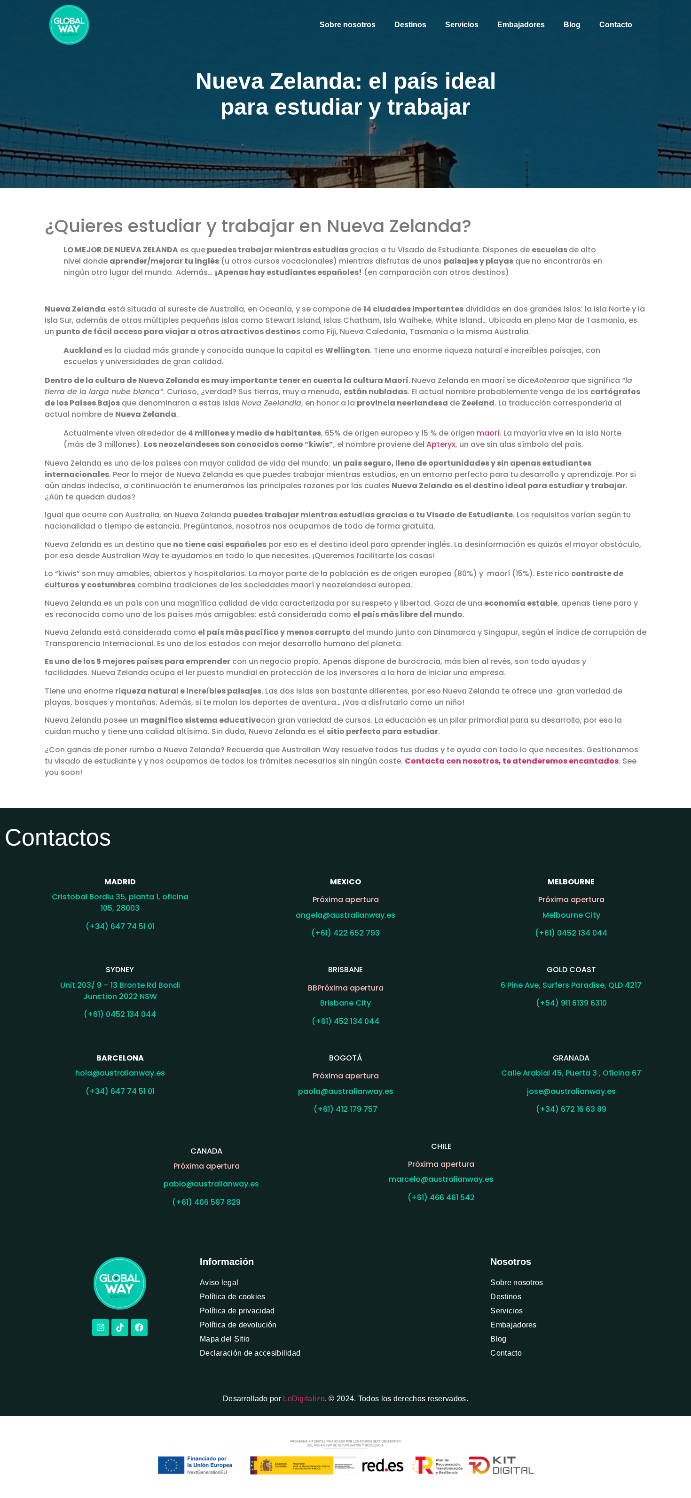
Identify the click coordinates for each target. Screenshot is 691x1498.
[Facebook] (139, 1327)
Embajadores (521, 25)
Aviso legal (219, 1283)
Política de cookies (233, 1297)
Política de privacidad (237, 1311)
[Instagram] (100, 1327)
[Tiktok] (119, 1327)
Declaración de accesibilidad (250, 1353)
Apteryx (440, 444)
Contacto (615, 25)
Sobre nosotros (348, 25)
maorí (488, 433)
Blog (572, 25)
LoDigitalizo (304, 1399)
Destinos (410, 25)
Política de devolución (238, 1325)
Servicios (462, 25)
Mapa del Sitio (225, 1339)
